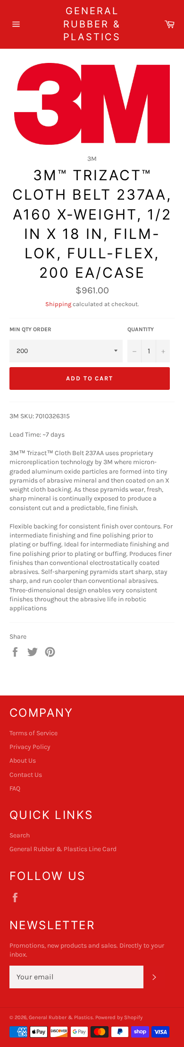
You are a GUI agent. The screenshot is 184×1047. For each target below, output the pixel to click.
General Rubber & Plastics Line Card (63, 849)
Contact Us (25, 775)
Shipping (58, 304)
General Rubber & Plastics (92, 24)
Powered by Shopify (118, 1017)
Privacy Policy (29, 747)
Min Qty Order (30, 329)
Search (19, 835)
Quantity (140, 329)
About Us (22, 761)
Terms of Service (33, 733)
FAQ (14, 788)
